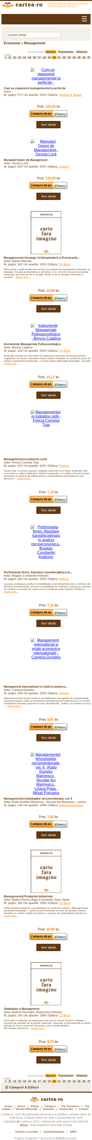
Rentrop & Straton (70, 95)
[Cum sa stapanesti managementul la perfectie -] (46, 76)
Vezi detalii (48, 124)
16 (34, 57)
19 (49, 57)
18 (44, 57)
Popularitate (65, 51)
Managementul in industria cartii (25, 459)
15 (29, 57)
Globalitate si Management (21, 1009)
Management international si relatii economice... (36, 686)
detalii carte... (23, 277)
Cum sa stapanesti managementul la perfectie (35, 88)
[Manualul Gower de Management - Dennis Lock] (46, 147)
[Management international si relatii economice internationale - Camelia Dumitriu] (46, 660)
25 (79, 57)
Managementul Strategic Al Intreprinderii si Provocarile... (41, 257)
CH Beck (64, 264)
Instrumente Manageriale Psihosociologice (32, 344)
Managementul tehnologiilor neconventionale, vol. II (38, 798)
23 (69, 57)
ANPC (73, 1131)
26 (84, 57)
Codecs (64, 166)
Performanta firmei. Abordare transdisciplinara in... (38, 572)
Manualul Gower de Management (25, 160)
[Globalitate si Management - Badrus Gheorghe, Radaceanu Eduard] (46, 983)
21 (59, 57)
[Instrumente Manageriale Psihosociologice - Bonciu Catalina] (46, 332)
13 (19, 57)
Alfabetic (81, 51)
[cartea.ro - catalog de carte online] (46, 5)
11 (9, 57)
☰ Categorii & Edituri (22, 1087)
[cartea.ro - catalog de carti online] (46, 1101)
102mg (24, 1125)
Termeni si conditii (26, 1131)
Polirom (64, 466)
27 (89, 57)
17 (39, 57)
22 (64, 57)
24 (74, 57)
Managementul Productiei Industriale (28, 896)
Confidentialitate (53, 1131)
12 (14, 57)
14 (24, 57)
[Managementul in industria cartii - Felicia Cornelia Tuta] (46, 433)
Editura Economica (71, 805)
